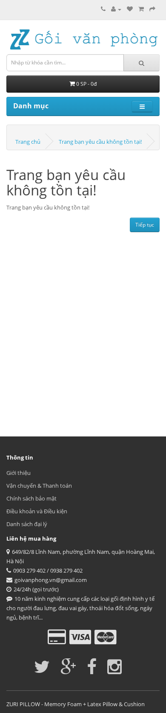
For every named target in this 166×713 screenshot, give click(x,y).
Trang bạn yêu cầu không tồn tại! (100, 142)
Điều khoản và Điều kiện (36, 511)
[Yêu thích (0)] (130, 9)
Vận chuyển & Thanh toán (39, 485)
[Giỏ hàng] (141, 9)
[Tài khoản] (116, 9)
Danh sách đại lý (26, 524)
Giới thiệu (18, 473)
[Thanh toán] (152, 9)
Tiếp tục (144, 224)
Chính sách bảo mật (31, 498)
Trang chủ (27, 142)
